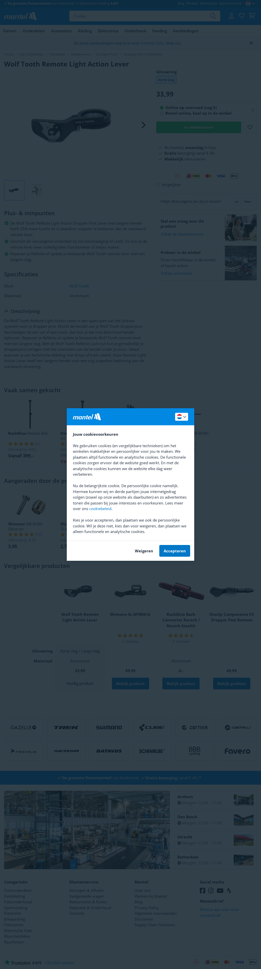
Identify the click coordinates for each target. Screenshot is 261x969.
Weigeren (144, 550)
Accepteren (175, 550)
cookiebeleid (100, 508)
